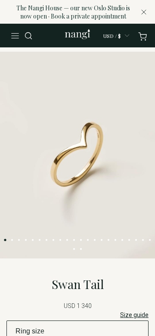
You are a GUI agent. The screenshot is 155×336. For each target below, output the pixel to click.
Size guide (134, 314)
